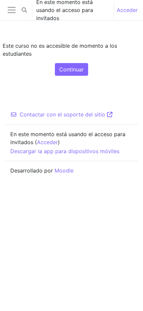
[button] (24, 10)
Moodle (64, 170)
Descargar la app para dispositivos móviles (64, 151)
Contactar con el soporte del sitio (62, 114)
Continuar (71, 69)
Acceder (127, 10)
